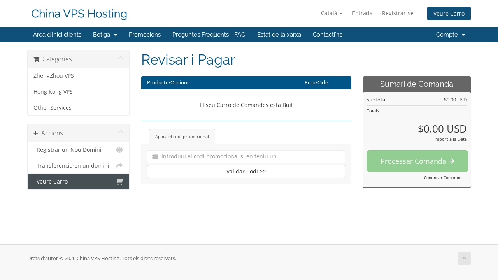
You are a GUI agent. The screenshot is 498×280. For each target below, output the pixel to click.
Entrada (362, 13)
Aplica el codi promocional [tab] (182, 136)
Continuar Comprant (443, 177)
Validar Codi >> (246, 171)
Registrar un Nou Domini (67, 149)
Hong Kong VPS (53, 91)
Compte (448, 34)
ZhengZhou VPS (53, 75)
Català (330, 13)
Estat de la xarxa (279, 34)
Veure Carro (449, 13)
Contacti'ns (327, 34)
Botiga (103, 34)
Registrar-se (398, 13)
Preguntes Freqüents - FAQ (208, 34)
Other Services (52, 107)
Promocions (145, 34)
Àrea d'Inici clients (57, 34)
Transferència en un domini (71, 165)
